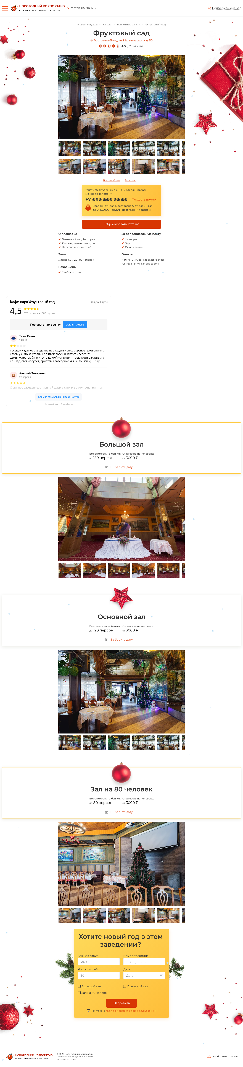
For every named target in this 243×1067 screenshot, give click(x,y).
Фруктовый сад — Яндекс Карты (59, 404)
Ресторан (130, 180)
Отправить (121, 1003)
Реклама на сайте (66, 1059)
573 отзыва (136, 46)
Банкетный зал (111, 180)
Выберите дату (121, 467)
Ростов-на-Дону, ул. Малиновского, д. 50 (123, 40)
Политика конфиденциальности (75, 1056)
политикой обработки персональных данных (131, 1010)
